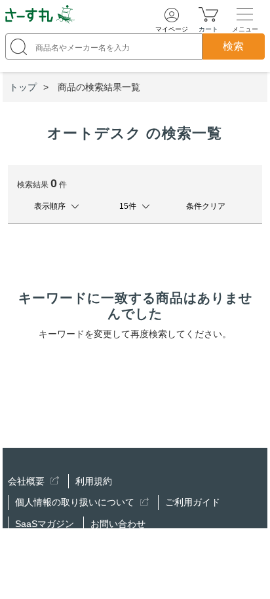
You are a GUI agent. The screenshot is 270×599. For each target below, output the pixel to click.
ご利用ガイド (192, 502)
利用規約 (93, 481)
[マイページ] (171, 15)
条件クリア (205, 206)
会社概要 (27, 481)
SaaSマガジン (44, 523)
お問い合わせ (117, 523)
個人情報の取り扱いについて (76, 502)
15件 (127, 206)
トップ (23, 87)
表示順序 (50, 206)
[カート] (208, 14)
